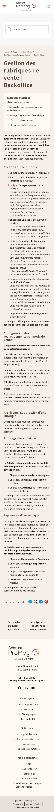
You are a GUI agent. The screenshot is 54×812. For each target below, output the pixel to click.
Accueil (7, 52)
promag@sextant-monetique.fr (27, 680)
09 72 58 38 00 (27, 677)
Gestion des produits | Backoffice (14, 626)
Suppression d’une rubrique (23, 125)
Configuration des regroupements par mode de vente (25, 109)
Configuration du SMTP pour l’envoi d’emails (38, 626)
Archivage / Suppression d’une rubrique (26, 115)
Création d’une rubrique (18, 102)
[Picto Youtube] (33, 688)
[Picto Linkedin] (26, 688)
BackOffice (27, 52)
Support (16, 52)
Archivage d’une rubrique (22, 120)
